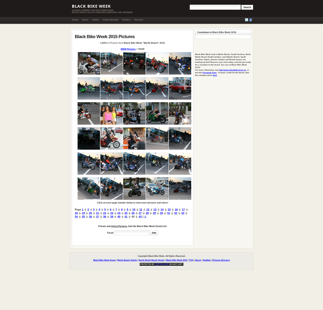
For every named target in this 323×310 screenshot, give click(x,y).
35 (83, 216)
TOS (191, 260)
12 (147, 209)
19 (83, 213)
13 (154, 209)
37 (97, 216)
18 (76, 213)
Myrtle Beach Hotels (127, 260)
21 (97, 213)
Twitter (246, 19)
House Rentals (111, 19)
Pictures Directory (221, 260)
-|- (145, 216)
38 (104, 216)
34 (76, 216)
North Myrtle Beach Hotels (151, 260)
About (198, 260)
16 (176, 209)
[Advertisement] (118, 239)
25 (125, 213)
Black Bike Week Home (104, 260)
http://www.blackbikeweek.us (232, 70)
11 (140, 209)
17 (183, 209)
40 (118, 216)
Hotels (95, 19)
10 (133, 209)
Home (75, 19)
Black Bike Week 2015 (176, 260)
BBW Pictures (128, 49)
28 (147, 213)
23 (111, 213)
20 (90, 213)
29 (154, 213)
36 (90, 216)
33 (182, 213)
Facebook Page (209, 73)
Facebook (250, 19)
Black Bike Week (91, 6)
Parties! (126, 19)
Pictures (138, 19)
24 (118, 213)
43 (140, 216)
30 (161, 213)
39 (111, 216)
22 (104, 213)
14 (162, 209)
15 (169, 209)
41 (125, 216)
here (215, 75)
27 (140, 213)
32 (175, 213)
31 (168, 213)
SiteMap (207, 260)
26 (133, 213)
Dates (85, 19)
